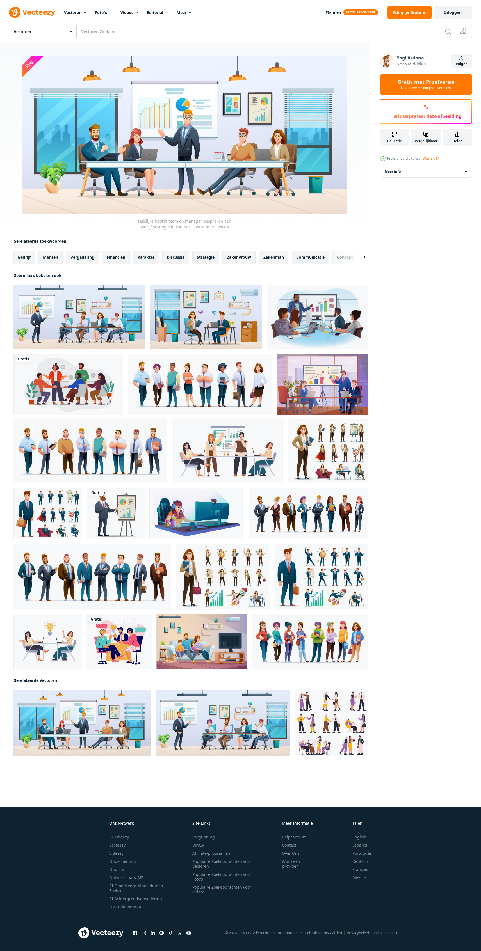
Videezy (116, 853)
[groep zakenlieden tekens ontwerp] (92, 577)
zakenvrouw (239, 257)
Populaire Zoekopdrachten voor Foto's (221, 877)
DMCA (198, 845)
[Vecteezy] (32, 12)
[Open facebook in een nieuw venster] (135, 933)
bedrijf (24, 257)
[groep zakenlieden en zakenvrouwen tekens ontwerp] (308, 513)
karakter (146, 257)
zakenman (273, 257)
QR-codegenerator (126, 906)
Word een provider (291, 864)
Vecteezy (117, 845)
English (359, 837)
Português (362, 853)
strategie (206, 257)
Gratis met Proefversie (426, 84)
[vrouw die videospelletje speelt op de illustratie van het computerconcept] (196, 513)
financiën (116, 257)
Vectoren (72, 12)
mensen (50, 257)
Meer (181, 12)
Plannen (333, 12)
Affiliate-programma (211, 853)
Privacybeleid (358, 932)
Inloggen (453, 12)
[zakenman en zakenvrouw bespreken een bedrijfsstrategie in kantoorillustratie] (206, 317)
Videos (126, 12)
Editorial (155, 12)
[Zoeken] (448, 31)
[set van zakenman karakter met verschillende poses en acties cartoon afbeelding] (47, 513)
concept (345, 257)
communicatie (310, 257)
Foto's (101, 12)
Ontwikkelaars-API (126, 877)
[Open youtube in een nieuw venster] (188, 933)
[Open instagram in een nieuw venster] (144, 933)
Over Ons (291, 853)
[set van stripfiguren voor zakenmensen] (200, 384)
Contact (289, 845)
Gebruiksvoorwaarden (323, 932)
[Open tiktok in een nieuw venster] (170, 933)
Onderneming (122, 861)
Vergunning (203, 837)
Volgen (462, 63)
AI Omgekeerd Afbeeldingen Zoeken (136, 888)
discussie (175, 257)
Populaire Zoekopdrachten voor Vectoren (221, 864)
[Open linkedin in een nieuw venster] (153, 933)
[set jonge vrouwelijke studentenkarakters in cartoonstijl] (310, 641)
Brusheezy (119, 837)
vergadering (82, 257)
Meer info (393, 171)
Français (360, 869)
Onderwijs (119, 869)
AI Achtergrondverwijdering (135, 898)
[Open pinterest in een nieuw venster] (161, 933)
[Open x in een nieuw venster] (179, 933)
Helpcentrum (294, 837)
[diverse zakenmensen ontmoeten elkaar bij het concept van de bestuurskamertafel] (317, 317)
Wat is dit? (431, 158)
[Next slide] (360, 257)
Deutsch (360, 861)
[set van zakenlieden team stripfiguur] (90, 451)
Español (359, 845)
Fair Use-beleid (386, 932)
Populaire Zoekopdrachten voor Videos (221, 889)
